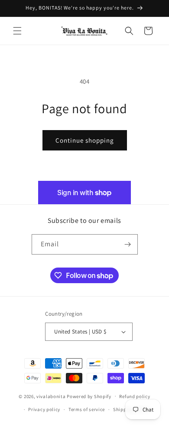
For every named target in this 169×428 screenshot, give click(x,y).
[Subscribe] (127, 244)
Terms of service (86, 409)
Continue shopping (84, 140)
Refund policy (134, 396)
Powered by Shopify (89, 396)
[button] (17, 30)
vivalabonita (50, 396)
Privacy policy (44, 409)
